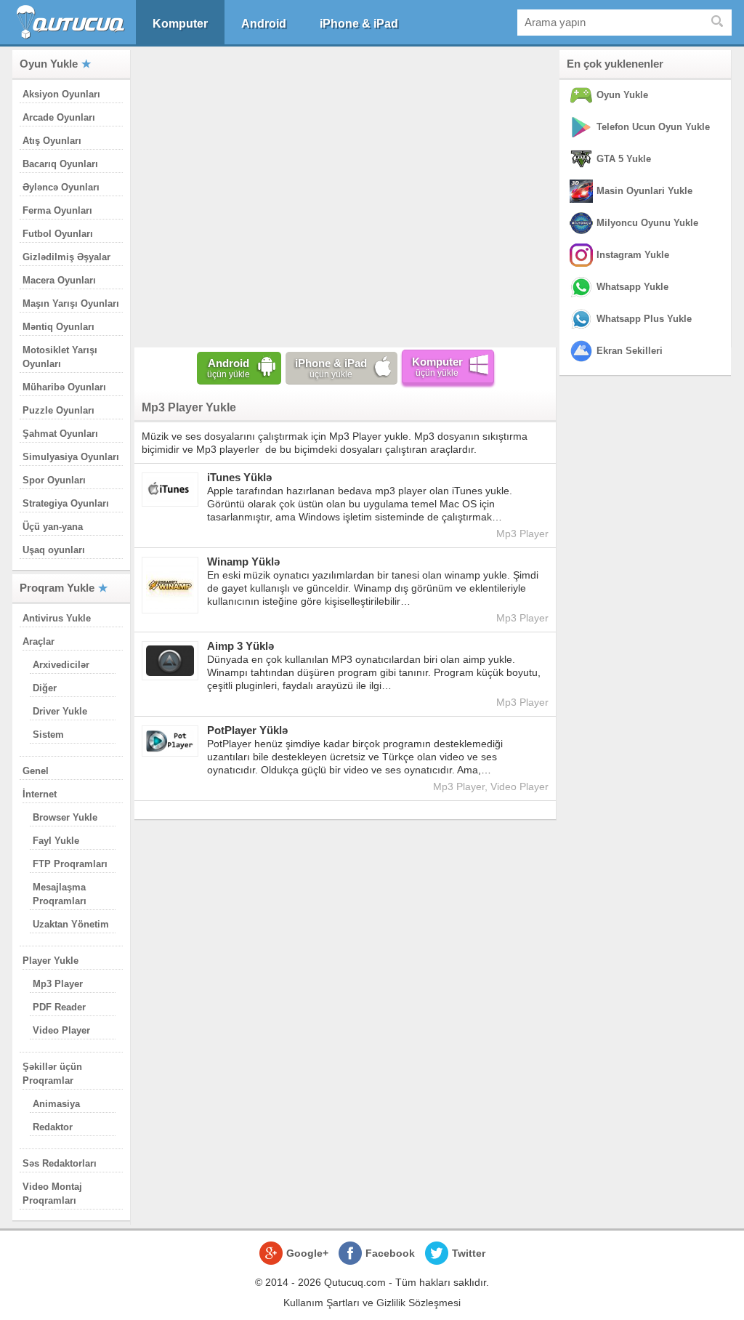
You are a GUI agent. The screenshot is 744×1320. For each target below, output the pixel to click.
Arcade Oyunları (59, 117)
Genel (36, 770)
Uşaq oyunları (54, 549)
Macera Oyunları (59, 280)
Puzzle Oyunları (58, 410)
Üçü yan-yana (53, 526)
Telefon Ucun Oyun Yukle (653, 126)
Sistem (48, 734)
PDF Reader (59, 1007)
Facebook (390, 1253)
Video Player (61, 1030)
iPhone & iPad (359, 23)
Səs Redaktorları (60, 1163)
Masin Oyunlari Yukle (644, 190)
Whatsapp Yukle (632, 286)
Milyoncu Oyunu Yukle (647, 222)
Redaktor (53, 1127)
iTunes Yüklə (239, 477)
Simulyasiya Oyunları (71, 456)
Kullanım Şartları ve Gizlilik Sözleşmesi (372, 1302)
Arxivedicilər (61, 664)
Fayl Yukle (56, 840)
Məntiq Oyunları (58, 326)
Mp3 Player (58, 983)
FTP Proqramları (70, 863)
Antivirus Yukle (57, 618)
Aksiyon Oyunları (61, 94)
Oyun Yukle (49, 63)
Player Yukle (50, 960)
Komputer (180, 23)
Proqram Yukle (57, 587)
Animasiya (56, 1103)
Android (263, 23)
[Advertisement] (345, 195)
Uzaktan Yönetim (71, 924)
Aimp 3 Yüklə (240, 646)
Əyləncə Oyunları (61, 187)
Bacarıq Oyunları (60, 163)
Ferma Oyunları (57, 210)
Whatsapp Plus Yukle (644, 318)
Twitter (468, 1253)
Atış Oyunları (52, 140)
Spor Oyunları (54, 480)
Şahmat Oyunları (60, 433)
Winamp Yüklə (243, 561)
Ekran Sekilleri (630, 350)
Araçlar (38, 641)
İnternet (40, 794)
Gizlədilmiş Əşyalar (66, 256)
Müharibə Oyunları (64, 387)
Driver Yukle (60, 711)
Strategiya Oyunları (66, 503)
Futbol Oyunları (58, 233)
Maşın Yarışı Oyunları (71, 303)
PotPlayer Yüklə (247, 730)
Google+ (307, 1253)
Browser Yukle (65, 817)
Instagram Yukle (633, 254)
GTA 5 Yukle (624, 158)
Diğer (45, 688)
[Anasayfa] (72, 22)
